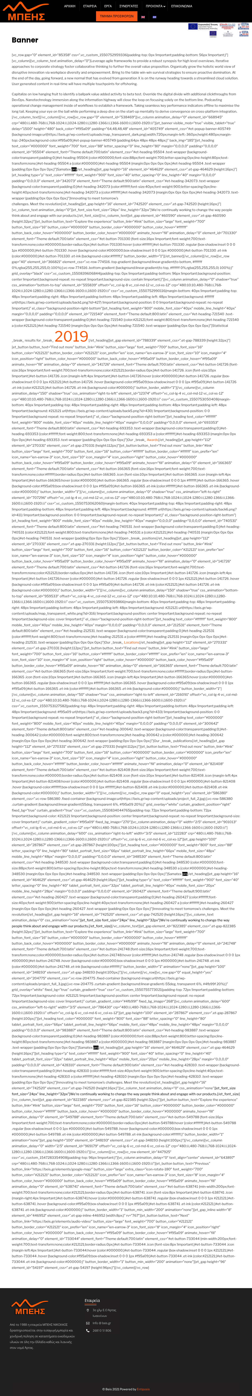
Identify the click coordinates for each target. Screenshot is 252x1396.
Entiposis (143, 1389)
